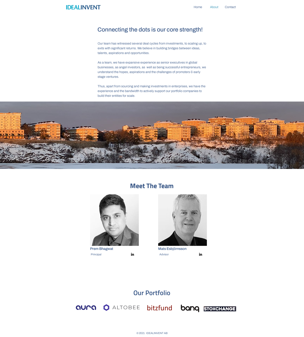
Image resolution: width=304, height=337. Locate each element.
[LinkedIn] (132, 254)
